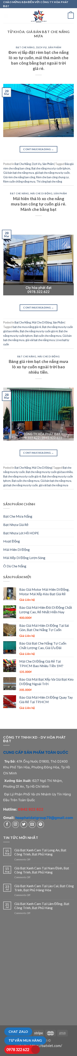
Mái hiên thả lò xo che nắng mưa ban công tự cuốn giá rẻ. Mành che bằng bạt (38, 204)
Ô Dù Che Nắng (14, 566)
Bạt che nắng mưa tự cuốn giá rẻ (39, 331)
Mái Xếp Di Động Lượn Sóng (24, 558)
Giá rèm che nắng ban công (19, 177)
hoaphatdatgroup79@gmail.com (44, 818)
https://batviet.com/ (46, 1046)
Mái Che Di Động (41, 193)
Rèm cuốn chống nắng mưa (19, 181)
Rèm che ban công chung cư (52, 177)
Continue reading (38, 149)
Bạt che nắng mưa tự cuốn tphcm (50, 168)
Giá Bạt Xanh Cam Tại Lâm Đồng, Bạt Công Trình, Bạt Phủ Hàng (41, 906)
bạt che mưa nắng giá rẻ (27, 327)
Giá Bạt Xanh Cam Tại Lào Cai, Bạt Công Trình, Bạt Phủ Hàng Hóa (44, 888)
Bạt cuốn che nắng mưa (47, 335)
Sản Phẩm (54, 47)
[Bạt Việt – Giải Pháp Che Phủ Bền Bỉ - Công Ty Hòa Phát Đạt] (38, 15)
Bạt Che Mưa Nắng (17, 516)
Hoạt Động (11, 541)
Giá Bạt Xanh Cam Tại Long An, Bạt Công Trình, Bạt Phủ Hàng (40, 852)
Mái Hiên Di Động (16, 549)
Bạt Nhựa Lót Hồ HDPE (21, 533)
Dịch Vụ (41, 47)
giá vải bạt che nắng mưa (40, 340)
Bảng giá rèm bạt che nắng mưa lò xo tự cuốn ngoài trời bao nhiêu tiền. (38, 367)
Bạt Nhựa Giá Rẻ (15, 525)
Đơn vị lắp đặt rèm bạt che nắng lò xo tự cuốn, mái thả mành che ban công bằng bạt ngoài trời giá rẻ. (39, 60)
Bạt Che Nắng (25, 47)
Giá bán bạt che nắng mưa (18, 172)
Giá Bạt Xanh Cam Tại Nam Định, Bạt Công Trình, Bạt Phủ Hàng (41, 870)
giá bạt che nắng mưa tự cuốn (52, 172)
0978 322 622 (17, 1049)
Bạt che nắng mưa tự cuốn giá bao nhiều (49, 472)
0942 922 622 (30, 809)
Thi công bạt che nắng (49, 181)
